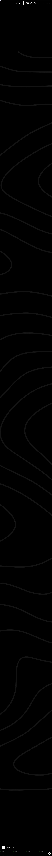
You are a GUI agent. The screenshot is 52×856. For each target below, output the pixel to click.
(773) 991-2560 (46, 3)
